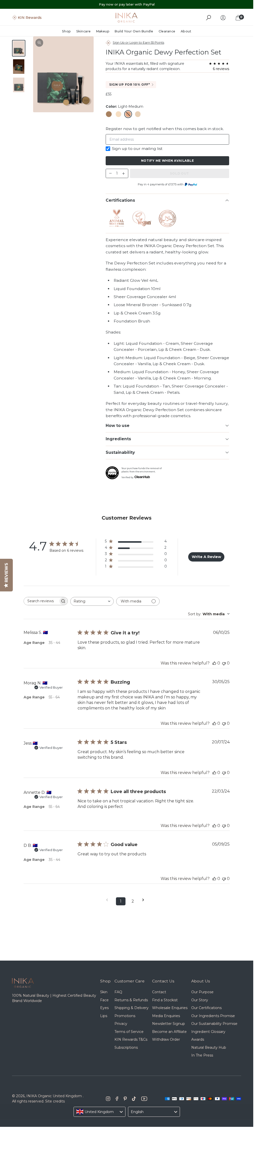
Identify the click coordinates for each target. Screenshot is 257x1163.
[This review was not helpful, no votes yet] (224, 663)
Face (104, 1000)
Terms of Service (129, 1031)
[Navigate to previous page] (108, 900)
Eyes (104, 1008)
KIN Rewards (30, 17)
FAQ (118, 992)
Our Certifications (206, 1008)
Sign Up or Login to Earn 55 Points (138, 42)
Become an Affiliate (169, 1031)
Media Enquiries (166, 1016)
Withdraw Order (166, 1039)
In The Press (202, 1055)
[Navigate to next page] (145, 900)
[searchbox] (41, 601)
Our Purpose (202, 992)
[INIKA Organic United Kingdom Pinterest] (125, 1098)
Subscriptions (126, 1047)
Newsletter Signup (168, 1023)
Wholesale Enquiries (169, 1008)
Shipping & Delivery (131, 1008)
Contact (159, 992)
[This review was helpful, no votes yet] (214, 663)
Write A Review (206, 557)
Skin (103, 992)
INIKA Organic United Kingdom (54, 1096)
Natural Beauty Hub (208, 1047)
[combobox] (92, 601)
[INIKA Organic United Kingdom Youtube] (144, 1098)
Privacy (120, 1023)
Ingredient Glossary (208, 1031)
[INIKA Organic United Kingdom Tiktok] (134, 1098)
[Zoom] (39, 43)
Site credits (55, 1101)
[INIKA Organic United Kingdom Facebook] (117, 1098)
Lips (103, 1016)
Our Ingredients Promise (213, 1016)
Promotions (124, 1016)
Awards (197, 1039)
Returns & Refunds (131, 1000)
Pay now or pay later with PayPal (127, 4)
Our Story (199, 1000)
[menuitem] (68, 31)
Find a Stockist (165, 1000)
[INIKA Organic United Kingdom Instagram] (108, 1098)
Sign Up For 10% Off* (129, 84)
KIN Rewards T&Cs (130, 1039)
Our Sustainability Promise (214, 1023)
